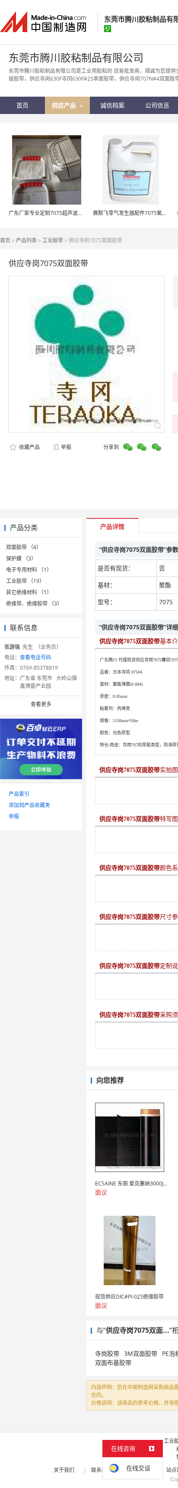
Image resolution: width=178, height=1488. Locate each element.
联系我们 (101, 1470)
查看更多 (41, 704)
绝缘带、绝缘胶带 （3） (34, 603)
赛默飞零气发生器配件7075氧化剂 (132, 213)
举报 (66, 447)
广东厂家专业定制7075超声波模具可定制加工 (61, 213)
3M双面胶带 (140, 1353)
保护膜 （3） (21, 558)
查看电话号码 (35, 657)
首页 (5, 240)
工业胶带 (52, 240)
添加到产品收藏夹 (29, 805)
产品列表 (26, 240)
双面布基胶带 (113, 1362)
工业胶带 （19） (25, 581)
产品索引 (19, 794)
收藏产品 (29, 447)
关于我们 (64, 1470)
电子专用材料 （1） (29, 569)
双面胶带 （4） (23, 547)
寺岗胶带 (107, 1353)
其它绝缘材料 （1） (29, 592)
